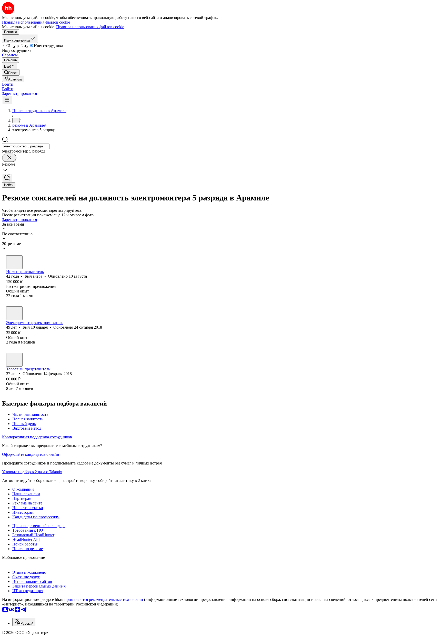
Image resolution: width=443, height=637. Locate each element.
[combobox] (25, 146)
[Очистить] (9, 158)
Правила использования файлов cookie (90, 27)
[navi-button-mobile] (7, 100)
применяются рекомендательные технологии (103, 599)
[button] (7, 84)
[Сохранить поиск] (7, 178)
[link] (10, 72)
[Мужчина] (14, 262)
